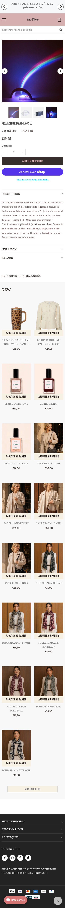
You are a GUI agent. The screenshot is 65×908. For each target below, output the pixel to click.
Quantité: (7, 146)
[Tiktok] (28, 858)
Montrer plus (32, 789)
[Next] (60, 71)
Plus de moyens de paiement (32, 179)
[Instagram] (13, 858)
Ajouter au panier (16, 332)
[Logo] (32, 20)
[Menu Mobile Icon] (4, 20)
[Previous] (5, 71)
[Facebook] (5, 858)
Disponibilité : (9, 131)
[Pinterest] (20, 858)
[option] (32, 5)
